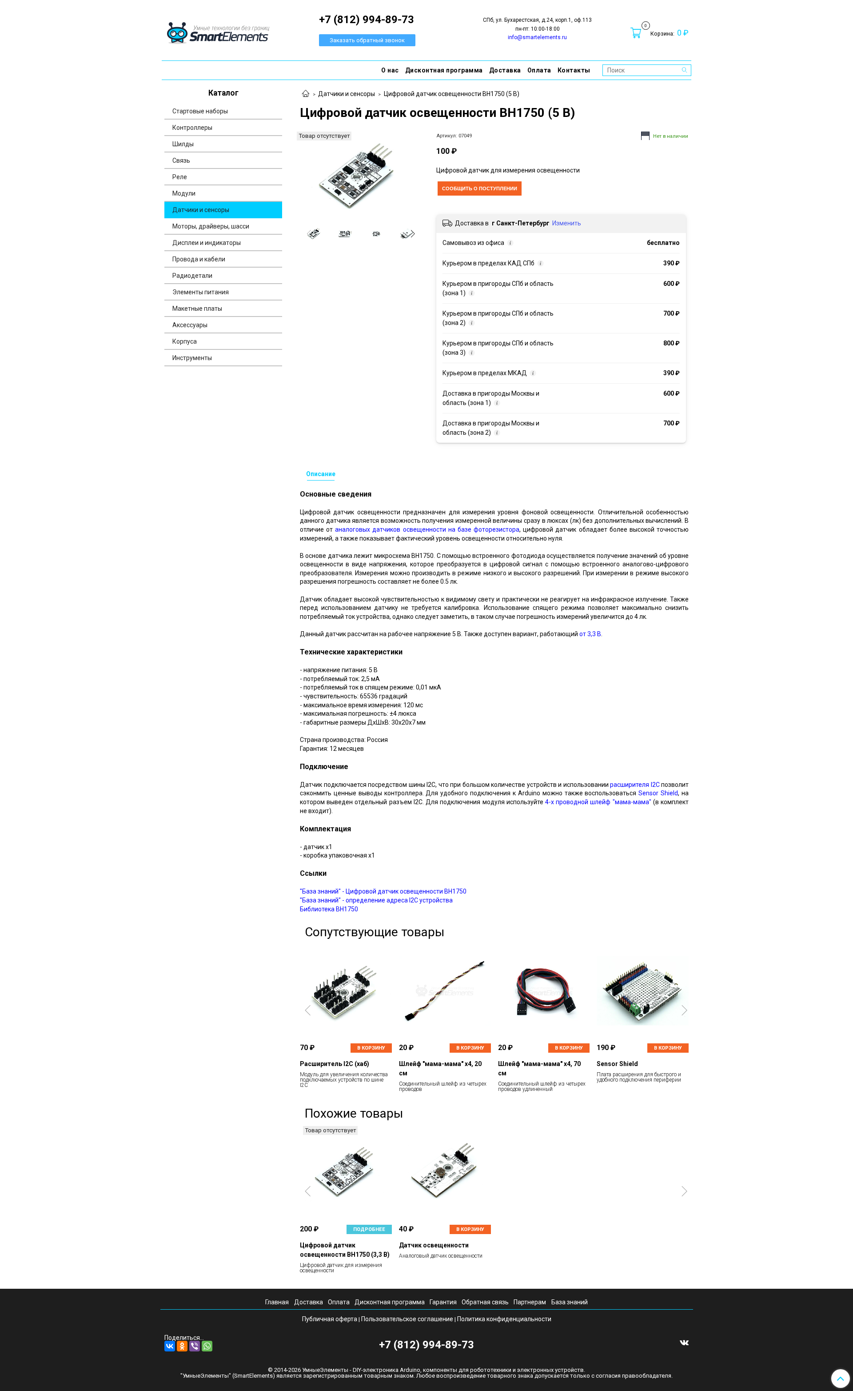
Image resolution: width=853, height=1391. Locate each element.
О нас (390, 70)
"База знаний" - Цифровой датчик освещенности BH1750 (383, 891)
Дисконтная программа (444, 70)
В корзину (371, 1048)
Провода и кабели (198, 259)
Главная (277, 1302)
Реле (179, 176)
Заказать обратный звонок (367, 40)
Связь (181, 160)
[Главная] (306, 94)
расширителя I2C (635, 784)
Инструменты (192, 357)
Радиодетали (192, 275)
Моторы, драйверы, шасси (210, 226)
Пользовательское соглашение (407, 1319)
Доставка (505, 70)
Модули (183, 193)
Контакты (574, 70)
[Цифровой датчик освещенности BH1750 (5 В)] (361, 174)
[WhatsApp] (207, 1346)
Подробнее (369, 1229)
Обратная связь (485, 1302)
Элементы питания (200, 292)
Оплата (539, 70)
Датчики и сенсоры (346, 93)
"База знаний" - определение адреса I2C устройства (376, 900)
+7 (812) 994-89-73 (426, 1345)
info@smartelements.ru (537, 37)
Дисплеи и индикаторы (206, 242)
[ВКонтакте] (169, 1346)
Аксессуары (189, 325)
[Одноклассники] (182, 1346)
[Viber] (194, 1346)
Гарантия (443, 1302)
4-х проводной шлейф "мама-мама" (598, 802)
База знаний (569, 1302)
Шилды (183, 144)
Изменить (566, 223)
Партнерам (530, 1302)
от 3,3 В (590, 633)
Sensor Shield (658, 793)
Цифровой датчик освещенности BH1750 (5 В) (451, 93)
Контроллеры (192, 127)
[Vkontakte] (684, 1342)
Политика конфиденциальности (504, 1319)
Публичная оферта (329, 1319)
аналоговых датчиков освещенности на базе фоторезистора (427, 529)
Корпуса (184, 341)
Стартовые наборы (200, 111)
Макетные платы (197, 308)
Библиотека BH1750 (329, 909)
